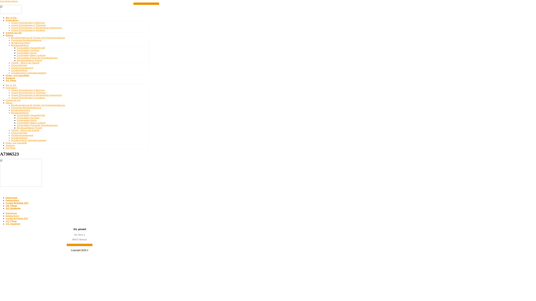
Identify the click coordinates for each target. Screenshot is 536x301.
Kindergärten (12, 20)
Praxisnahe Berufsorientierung (26, 40)
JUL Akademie (13, 208)
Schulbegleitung (19, 70)
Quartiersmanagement (22, 68)
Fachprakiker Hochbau (28, 50)
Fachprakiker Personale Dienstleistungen (37, 58)
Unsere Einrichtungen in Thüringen (28, 25)
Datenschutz (12, 200)
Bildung (9, 35)
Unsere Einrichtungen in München (28, 23)
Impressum (11, 197)
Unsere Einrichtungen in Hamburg (28, 30)
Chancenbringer (19, 65)
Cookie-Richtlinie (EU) (17, 203)
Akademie (10, 78)
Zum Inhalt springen (9, 1)
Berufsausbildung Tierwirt (29, 60)
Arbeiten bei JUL (14, 33)
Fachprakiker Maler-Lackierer (31, 55)
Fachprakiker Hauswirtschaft (31, 48)
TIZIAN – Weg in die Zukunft (25, 63)
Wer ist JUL (11, 18)
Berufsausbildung (20, 45)
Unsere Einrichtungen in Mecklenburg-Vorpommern (36, 28)
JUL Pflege (11, 80)
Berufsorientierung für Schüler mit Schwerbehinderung (38, 38)
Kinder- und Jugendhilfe (17, 75)
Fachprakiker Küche (27, 53)
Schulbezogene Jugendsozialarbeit (28, 73)
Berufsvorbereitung (20, 43)
